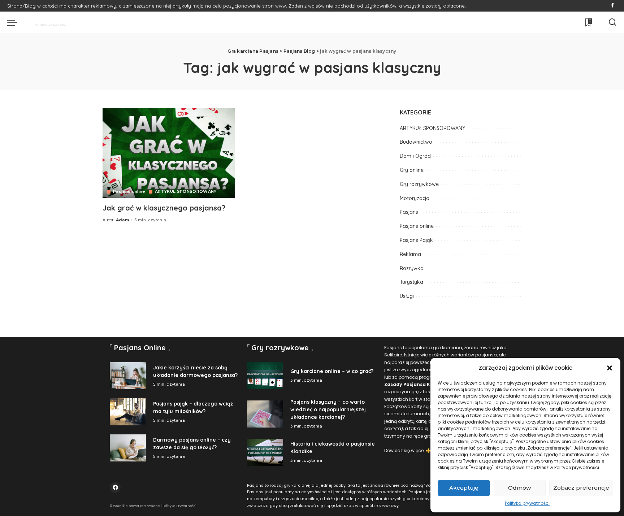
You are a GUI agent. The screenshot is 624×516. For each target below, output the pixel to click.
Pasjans (409, 212)
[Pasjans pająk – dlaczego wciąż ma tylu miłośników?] (128, 411)
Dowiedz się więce (404, 450)
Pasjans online (129, 192)
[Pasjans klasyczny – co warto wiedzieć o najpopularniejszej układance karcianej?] (265, 414)
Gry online (412, 170)
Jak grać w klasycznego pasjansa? (164, 207)
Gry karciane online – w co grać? (331, 371)
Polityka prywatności (527, 503)
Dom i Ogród (415, 156)
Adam (122, 219)
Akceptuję (463, 487)
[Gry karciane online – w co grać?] (265, 375)
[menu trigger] (16, 22)
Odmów (519, 487)
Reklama (410, 254)
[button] (609, 368)
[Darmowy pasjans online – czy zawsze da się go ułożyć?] (128, 447)
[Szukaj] (612, 22)
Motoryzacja (414, 198)
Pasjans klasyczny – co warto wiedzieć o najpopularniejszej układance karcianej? (328, 409)
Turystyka (411, 282)
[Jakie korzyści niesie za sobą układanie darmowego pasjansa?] (128, 375)
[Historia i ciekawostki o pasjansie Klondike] (265, 452)
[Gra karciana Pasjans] (47, 22)
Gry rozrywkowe (419, 184)
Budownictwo (416, 142)
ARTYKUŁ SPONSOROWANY (186, 192)
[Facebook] (612, 6)
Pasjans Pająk (416, 240)
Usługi (407, 296)
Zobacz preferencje (581, 487)
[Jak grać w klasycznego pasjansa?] (169, 153)
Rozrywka (412, 268)
